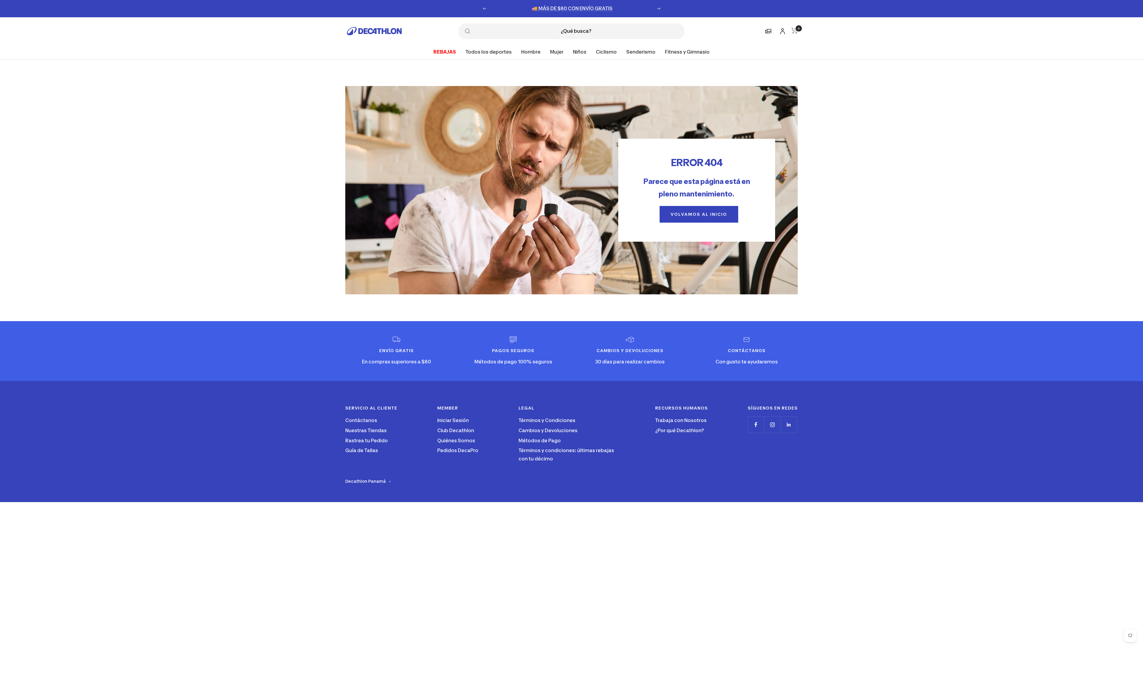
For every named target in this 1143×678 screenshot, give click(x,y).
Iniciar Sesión (453, 420)
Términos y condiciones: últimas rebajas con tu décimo (566, 454)
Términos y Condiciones (547, 420)
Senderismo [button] (640, 51)
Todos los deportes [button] (489, 51)
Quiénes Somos (456, 440)
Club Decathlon (455, 430)
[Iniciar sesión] (781, 30)
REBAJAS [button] (444, 51)
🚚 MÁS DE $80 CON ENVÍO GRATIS (572, 8)
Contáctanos (361, 420)
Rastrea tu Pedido (366, 440)
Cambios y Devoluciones (548, 430)
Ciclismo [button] (606, 51)
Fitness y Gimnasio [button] (687, 51)
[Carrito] (794, 31)
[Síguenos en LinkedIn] (788, 424)
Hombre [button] (531, 51)
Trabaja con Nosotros (681, 420)
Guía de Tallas (361, 450)
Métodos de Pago (540, 440)
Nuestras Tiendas (366, 430)
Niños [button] (579, 51)
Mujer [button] (556, 51)
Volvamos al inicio (699, 214)
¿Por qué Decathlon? (679, 430)
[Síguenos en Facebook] (756, 424)
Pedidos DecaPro (457, 450)
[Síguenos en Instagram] (772, 424)
